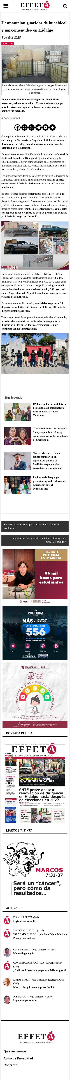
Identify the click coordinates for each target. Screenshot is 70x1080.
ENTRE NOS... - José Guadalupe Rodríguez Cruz (38, 979)
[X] (24, 127)
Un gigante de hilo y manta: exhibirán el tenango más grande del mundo (38, 540)
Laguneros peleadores (25, 1000)
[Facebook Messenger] (45, 127)
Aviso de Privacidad (18, 1058)
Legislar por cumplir (24, 921)
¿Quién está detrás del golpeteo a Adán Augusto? (39, 970)
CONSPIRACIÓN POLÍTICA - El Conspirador (37, 962)
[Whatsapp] (31, 127)
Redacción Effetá (12, 118)
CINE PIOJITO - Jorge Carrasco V (31, 949)
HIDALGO (8, 43)
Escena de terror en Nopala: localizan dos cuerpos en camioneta (31, 526)
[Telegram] (38, 127)
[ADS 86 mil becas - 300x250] (35, 576)
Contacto (11, 1065)
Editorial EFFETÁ (22, 917)
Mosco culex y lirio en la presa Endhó (33, 987)
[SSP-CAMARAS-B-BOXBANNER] (35, 633)
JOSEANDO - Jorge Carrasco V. (29, 996)
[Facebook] (17, 127)
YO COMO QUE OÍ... (24, 930)
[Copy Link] (52, 127)
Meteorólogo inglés (23, 953)
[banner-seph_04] (35, 695)
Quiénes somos (15, 1051)
